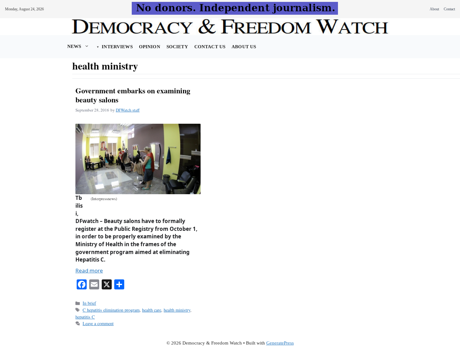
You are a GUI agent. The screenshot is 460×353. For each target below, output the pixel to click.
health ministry (177, 310)
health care (151, 310)
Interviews (117, 46)
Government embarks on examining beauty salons (132, 95)
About (434, 9)
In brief (89, 303)
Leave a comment (98, 323)
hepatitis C (85, 317)
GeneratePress (280, 342)
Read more (89, 270)
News (74, 46)
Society (177, 46)
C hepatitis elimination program (111, 310)
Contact (449, 9)
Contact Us (209, 46)
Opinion (149, 46)
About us (244, 46)
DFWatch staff (128, 110)
